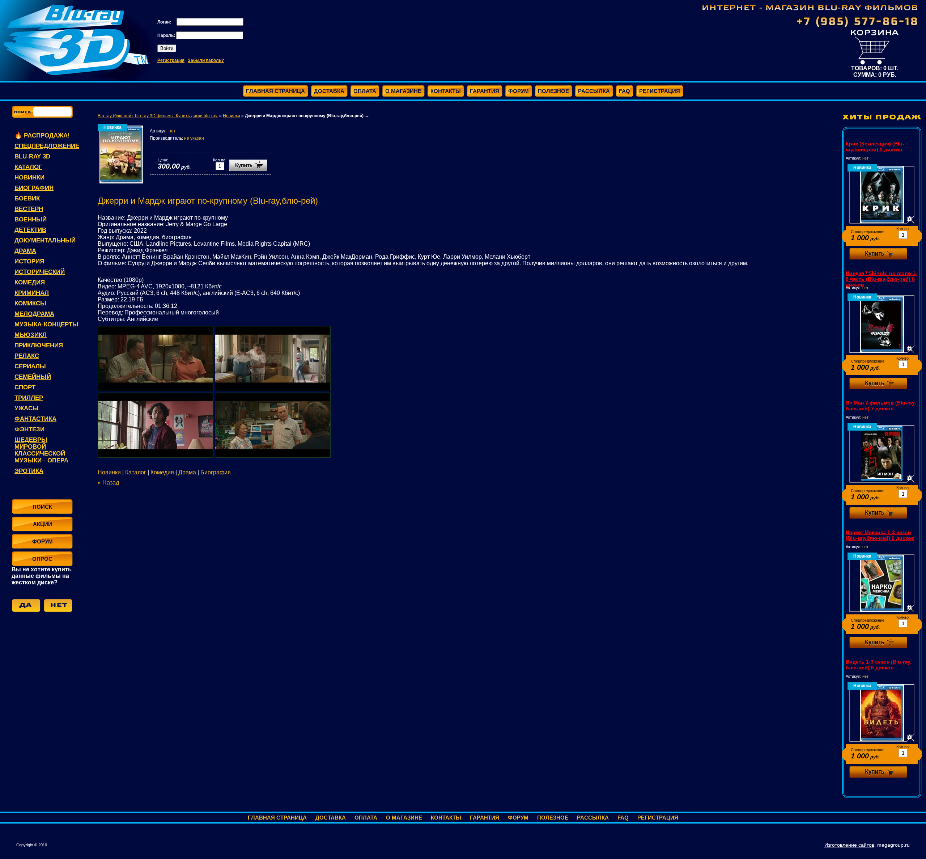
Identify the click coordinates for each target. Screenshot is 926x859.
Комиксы (30, 303)
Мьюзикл (30, 334)
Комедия (29, 282)
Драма (25, 250)
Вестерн (28, 209)
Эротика (28, 470)
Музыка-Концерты (46, 324)
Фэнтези (29, 429)
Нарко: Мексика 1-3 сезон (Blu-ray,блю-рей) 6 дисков (880, 535)
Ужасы (26, 408)
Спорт (24, 387)
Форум (518, 817)
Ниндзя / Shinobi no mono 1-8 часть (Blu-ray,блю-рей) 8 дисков (881, 279)
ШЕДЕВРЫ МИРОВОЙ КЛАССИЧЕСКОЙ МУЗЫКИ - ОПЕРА (41, 450)
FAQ (623, 817)
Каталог (28, 167)
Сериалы (30, 366)
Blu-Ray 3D (32, 156)
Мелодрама (34, 313)
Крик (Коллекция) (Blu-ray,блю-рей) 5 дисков (875, 146)
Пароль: (166, 35)
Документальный (45, 240)
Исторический (39, 271)
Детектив (30, 230)
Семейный (32, 376)
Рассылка (593, 817)
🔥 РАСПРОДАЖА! (42, 135)
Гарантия (484, 817)
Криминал (31, 292)
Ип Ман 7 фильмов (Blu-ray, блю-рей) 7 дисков (881, 405)
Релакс (26, 355)
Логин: (164, 22)
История (29, 261)
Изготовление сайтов (849, 845)
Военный (30, 219)
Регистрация (170, 60)
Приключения (38, 345)
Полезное (552, 817)
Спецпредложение (46, 146)
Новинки (29, 177)
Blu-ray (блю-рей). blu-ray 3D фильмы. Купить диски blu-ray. (158, 115)
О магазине (404, 817)
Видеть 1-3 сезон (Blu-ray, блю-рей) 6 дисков (879, 664)
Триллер (28, 397)
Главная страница (277, 817)
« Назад (108, 482)
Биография (34, 188)
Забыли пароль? (206, 60)
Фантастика (35, 418)
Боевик (27, 198)
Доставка (330, 817)
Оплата (365, 817)
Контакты (446, 817)
